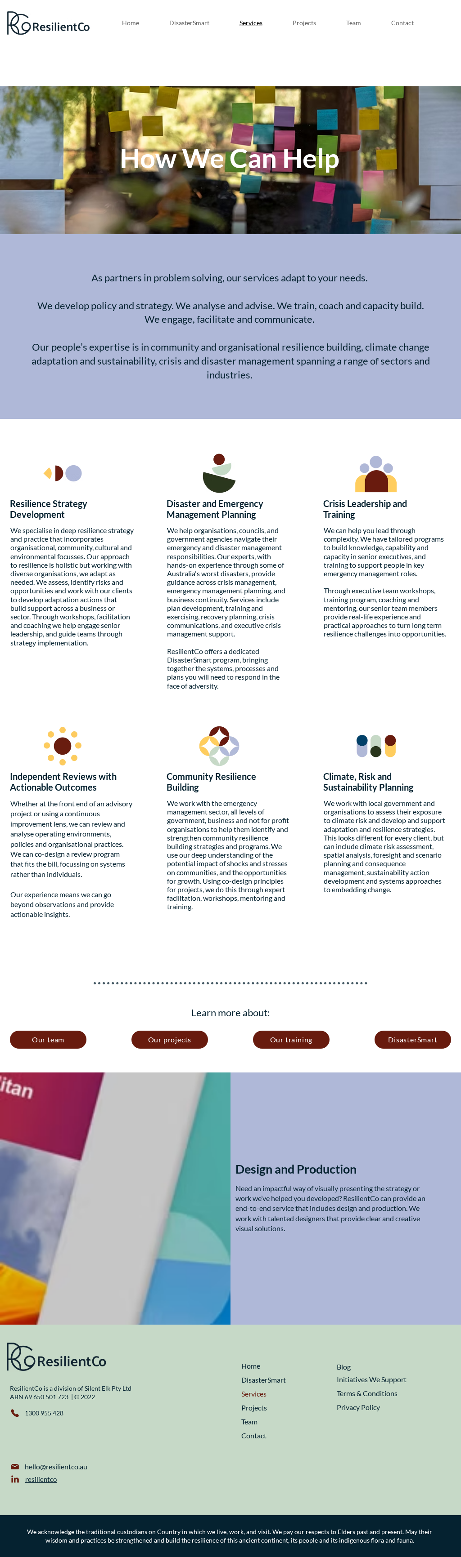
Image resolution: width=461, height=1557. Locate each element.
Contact (254, 1435)
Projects (254, 1407)
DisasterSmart (263, 1379)
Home (250, 1365)
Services (254, 1393)
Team (249, 1421)
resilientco (41, 1479)
